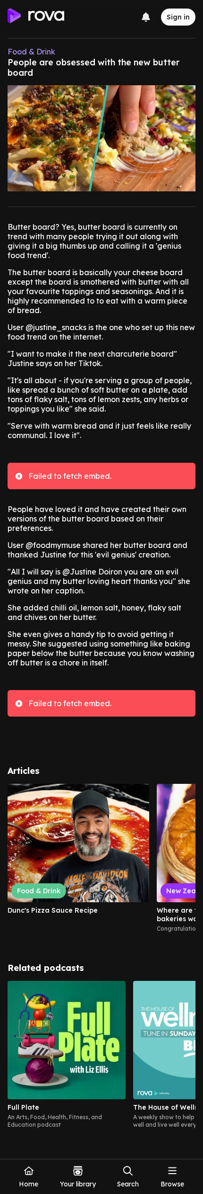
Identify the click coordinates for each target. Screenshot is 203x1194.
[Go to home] (36, 17)
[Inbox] (146, 17)
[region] (101, 862)
